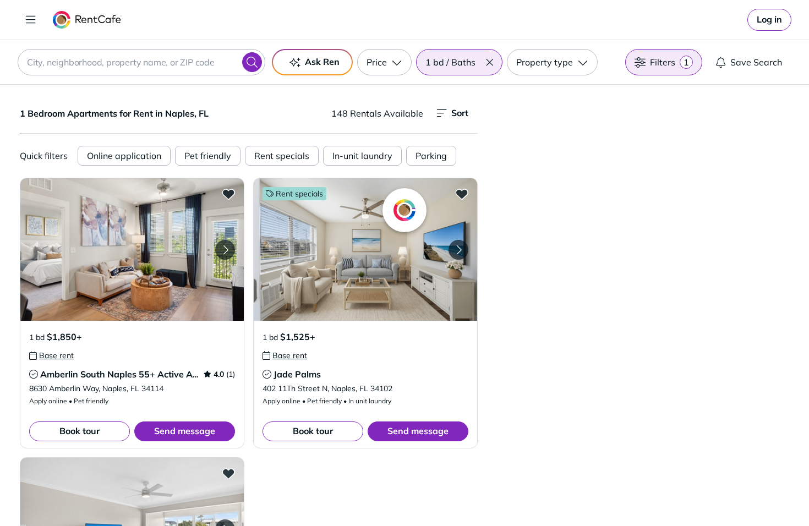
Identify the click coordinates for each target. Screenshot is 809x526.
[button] (489, 62)
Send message (184, 430)
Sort (459, 112)
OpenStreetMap (699, 493)
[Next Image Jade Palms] (458, 250)
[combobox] (141, 62)
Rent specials (281, 155)
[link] (769, 20)
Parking (431, 155)
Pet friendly (207, 155)
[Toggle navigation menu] (31, 20)
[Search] (252, 62)
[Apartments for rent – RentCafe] (87, 20)
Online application (124, 155)
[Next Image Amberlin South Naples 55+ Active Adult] (225, 250)
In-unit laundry (362, 155)
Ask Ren (322, 61)
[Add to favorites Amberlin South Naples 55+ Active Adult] (228, 194)
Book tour (79, 430)
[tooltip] (51, 355)
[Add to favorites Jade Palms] (462, 194)
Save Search (756, 62)
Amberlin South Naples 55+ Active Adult (124, 374)
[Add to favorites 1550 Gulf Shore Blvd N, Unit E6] (228, 473)
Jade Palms (297, 374)
